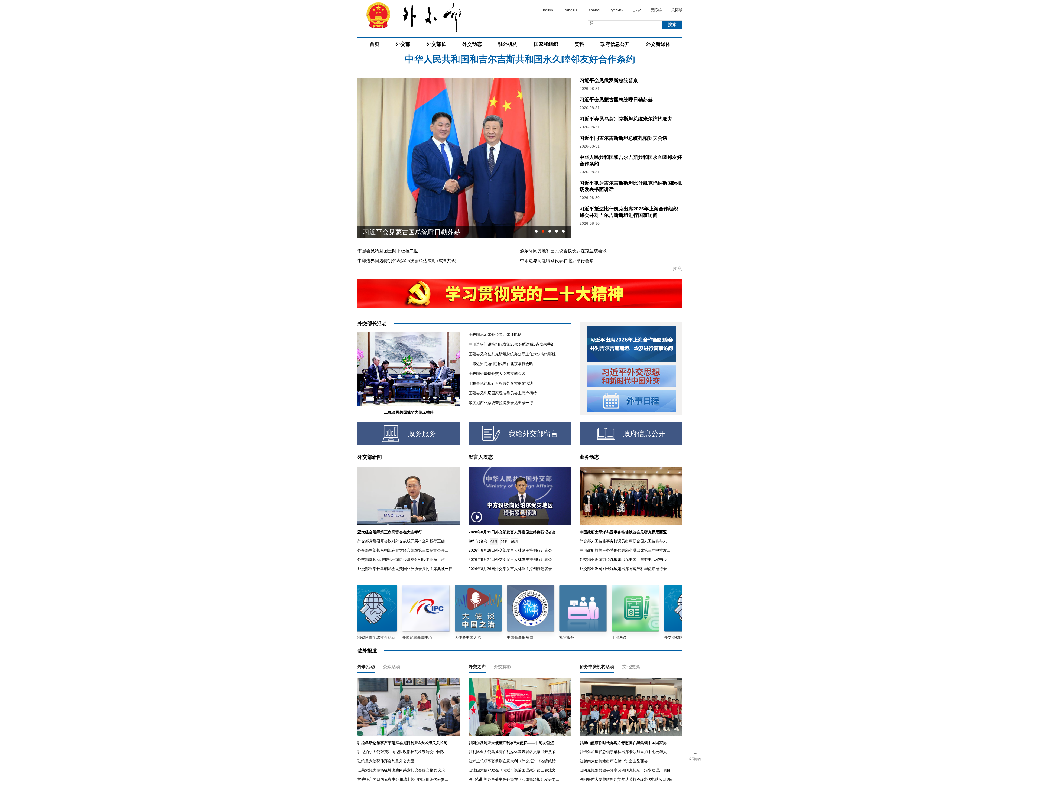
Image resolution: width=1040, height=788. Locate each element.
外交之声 (477, 666)
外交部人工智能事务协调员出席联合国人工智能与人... (625, 541)
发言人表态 (481, 457)
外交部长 (436, 44)
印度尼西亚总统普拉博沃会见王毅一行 (501, 402)
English (547, 10)
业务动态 (589, 457)
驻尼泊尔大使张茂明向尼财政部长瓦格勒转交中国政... (403, 752)
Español (593, 10)
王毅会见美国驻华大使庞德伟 (409, 412)
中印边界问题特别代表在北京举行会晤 (557, 260)
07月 (504, 542)
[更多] (677, 268)
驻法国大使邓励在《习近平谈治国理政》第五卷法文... (514, 770)
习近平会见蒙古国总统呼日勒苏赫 (520, 74)
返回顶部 (694, 759)
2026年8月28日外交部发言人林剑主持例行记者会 (510, 550)
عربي (637, 10)
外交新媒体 (658, 44)
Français (569, 10)
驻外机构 (508, 44)
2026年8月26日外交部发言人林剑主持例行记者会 (510, 568)
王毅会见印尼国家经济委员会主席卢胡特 (503, 393)
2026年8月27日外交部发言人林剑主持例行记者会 (510, 559)
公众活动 (391, 666)
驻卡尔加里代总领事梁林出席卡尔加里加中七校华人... (625, 752)
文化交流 (631, 666)
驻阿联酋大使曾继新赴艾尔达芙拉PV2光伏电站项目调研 (627, 779)
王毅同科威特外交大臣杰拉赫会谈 (497, 373)
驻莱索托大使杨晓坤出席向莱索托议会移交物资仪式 (401, 770)
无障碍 (656, 10)
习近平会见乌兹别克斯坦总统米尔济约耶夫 (424, 232)
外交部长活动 (372, 323)
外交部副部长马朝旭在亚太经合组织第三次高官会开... (403, 550)
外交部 (403, 44)
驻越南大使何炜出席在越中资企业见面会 (614, 761)
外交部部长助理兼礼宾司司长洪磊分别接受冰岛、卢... (403, 559)
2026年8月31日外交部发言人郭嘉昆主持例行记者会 (512, 532)
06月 (514, 542)
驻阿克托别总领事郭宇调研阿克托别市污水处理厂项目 (625, 770)
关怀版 (676, 10)
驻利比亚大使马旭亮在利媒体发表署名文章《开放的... (514, 752)
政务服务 (422, 433)
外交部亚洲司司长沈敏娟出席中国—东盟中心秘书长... (625, 559)
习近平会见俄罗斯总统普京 (609, 80)
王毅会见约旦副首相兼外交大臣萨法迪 (501, 383)
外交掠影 (502, 666)
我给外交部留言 (533, 433)
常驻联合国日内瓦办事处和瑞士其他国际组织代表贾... (403, 779)
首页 (374, 44)
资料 (579, 44)
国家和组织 (546, 44)
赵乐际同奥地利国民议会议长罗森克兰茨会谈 (563, 251)
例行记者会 (478, 541)
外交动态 (472, 44)
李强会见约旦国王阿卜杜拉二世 (388, 251)
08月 (494, 542)
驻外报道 (367, 650)
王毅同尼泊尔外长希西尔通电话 (495, 334)
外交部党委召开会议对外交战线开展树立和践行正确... (403, 541)
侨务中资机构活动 (597, 666)
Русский (616, 10)
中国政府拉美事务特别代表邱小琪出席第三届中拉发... (625, 550)
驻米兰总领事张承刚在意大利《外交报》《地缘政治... (514, 761)
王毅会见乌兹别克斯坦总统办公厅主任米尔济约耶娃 (512, 354)
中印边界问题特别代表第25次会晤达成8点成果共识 (407, 260)
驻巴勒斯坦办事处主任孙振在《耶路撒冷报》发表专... (514, 779)
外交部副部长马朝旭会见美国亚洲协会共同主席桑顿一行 (405, 568)
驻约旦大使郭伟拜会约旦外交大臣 (386, 761)
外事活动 (366, 666)
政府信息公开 (615, 44)
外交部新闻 (370, 457)
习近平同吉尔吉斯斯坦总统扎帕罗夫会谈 (623, 138)
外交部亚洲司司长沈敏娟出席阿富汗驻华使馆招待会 (623, 568)
